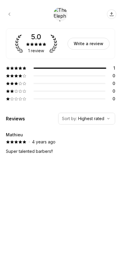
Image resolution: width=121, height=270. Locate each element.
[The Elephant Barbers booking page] (9, 14)
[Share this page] (111, 14)
